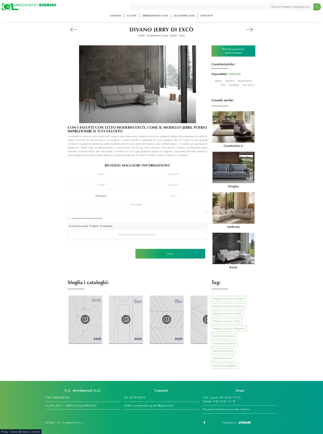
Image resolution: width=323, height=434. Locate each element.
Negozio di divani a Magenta (229, 328)
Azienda (115, 15)
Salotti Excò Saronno (224, 343)
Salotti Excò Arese (223, 351)
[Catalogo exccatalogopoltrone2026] (85, 319)
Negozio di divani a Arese (227, 313)
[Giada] (249, 29)
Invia (170, 254)
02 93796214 (137, 397)
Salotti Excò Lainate (224, 336)
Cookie (14, 431)
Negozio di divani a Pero (226, 321)
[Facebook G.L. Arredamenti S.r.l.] (204, 422)
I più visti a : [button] (248, 85)
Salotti (173, 35)
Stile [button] (223, 85)
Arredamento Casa (155, 15)
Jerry (182, 35)
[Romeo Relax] (74, 29)
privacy (100, 218)
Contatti (206, 15)
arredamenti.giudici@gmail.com (154, 405)
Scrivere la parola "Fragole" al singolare (91, 226)
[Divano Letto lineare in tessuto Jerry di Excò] (137, 84)
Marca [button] (218, 80)
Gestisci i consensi (31, 431)
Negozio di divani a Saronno (228, 306)
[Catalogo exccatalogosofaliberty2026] (166, 319)
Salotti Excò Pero (222, 358)
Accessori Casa (184, 15)
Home (141, 35)
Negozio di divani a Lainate (228, 298)
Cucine (132, 15)
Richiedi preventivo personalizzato (233, 51)
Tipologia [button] (234, 85)
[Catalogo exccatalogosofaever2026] (126, 319)
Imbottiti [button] (230, 80)
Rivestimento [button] (245, 80)
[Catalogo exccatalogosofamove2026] (207, 319)
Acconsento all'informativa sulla (87, 218)
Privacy (4, 431)
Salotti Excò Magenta (225, 365)
